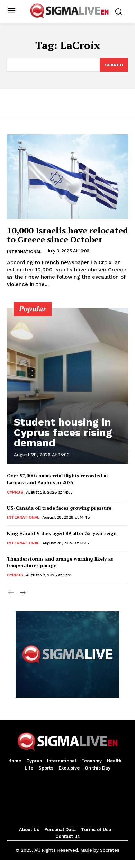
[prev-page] (11, 593)
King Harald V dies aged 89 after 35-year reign (62, 533)
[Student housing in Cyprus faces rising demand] (67, 386)
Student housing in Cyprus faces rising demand (63, 432)
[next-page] (22, 593)
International (24, 251)
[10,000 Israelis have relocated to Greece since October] (67, 176)
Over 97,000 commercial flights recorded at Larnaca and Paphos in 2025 (57, 479)
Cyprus (15, 492)
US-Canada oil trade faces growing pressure (59, 508)
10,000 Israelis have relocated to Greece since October (67, 235)
